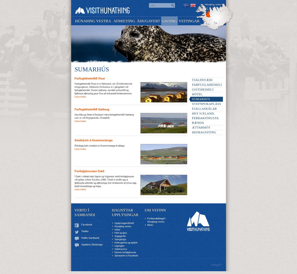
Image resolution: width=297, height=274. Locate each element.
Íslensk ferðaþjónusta (125, 252)
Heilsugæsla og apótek (126, 242)
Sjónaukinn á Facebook (126, 255)
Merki (150, 225)
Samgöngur (120, 239)
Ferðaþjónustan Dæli (89, 171)
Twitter (84, 231)
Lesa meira (80, 96)
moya (216, 265)
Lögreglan (119, 245)
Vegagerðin (120, 236)
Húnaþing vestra (122, 226)
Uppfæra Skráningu (92, 244)
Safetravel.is (120, 249)
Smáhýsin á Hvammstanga (94, 140)
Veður (117, 229)
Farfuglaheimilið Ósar (90, 78)
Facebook (86, 224)
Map (214, 16)
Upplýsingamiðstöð (124, 223)
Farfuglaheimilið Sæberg (92, 109)
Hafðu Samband (90, 238)
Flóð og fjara (120, 233)
